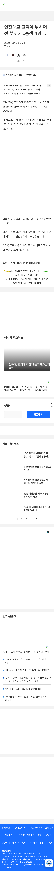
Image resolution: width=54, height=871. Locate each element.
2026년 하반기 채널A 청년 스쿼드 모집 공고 (34, 828)
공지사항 (6, 827)
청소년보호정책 (44, 835)
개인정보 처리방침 (26, 835)
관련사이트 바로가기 (11, 843)
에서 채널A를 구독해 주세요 (20, 271)
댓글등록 (38, 414)
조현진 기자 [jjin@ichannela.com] (21, 262)
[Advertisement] (27, 788)
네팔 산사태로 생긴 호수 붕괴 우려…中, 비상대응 (27, 670)
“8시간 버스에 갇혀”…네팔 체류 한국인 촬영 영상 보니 (26, 652)
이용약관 (8, 835)
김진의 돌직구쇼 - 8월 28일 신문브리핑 (23, 689)
